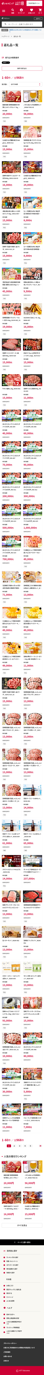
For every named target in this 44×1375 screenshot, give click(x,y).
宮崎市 (4, 62)
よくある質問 (10, 1301)
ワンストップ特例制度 (13, 1327)
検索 (12, 13)
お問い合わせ (8, 1356)
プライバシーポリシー (10, 1343)
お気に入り (31, 13)
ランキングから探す (12, 1257)
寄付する (9, 1293)
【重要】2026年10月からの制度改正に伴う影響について (25, 31)
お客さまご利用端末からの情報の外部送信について (19, 1348)
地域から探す (10, 1273)
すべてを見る (22, 1225)
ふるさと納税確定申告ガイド (13, 1323)
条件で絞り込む (22, 68)
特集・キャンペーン (12, 1261)
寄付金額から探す (11, 1269)
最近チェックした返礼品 (13, 1289)
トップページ (5, 36)
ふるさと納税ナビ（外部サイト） (14, 1332)
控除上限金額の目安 (12, 1318)
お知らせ (6, 1361)
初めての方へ (10, 1314)
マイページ (21, 13)
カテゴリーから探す (12, 1265)
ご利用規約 (7, 1352)
